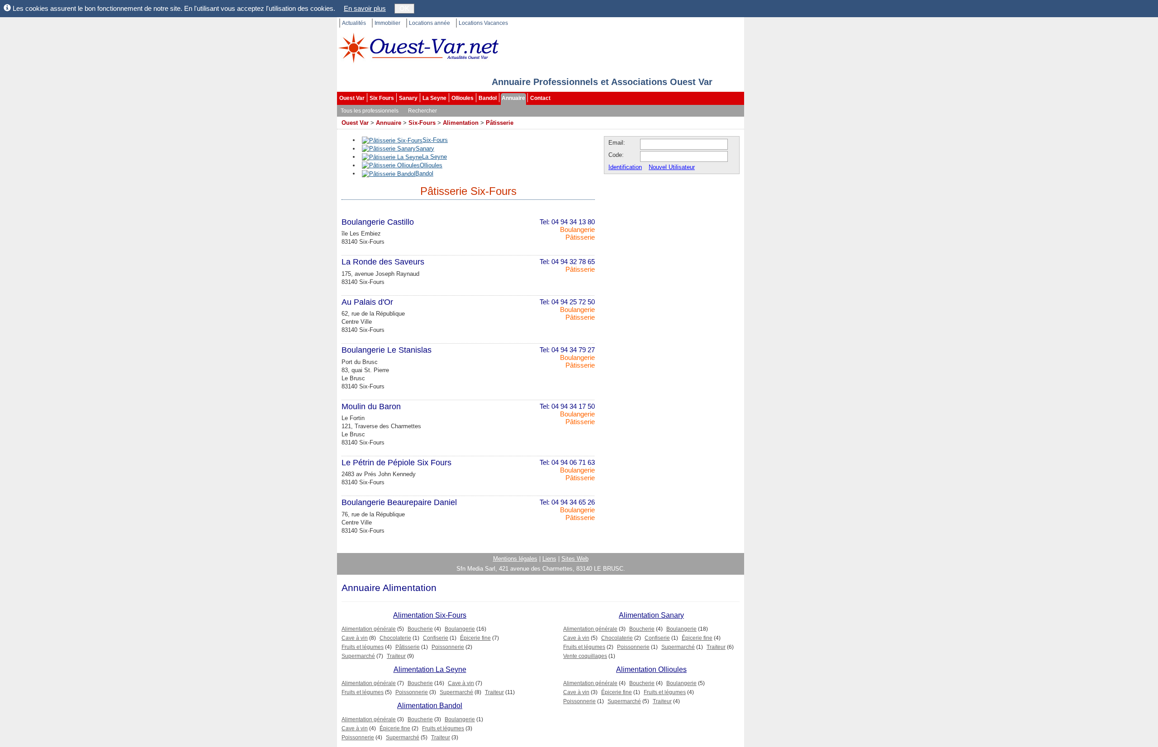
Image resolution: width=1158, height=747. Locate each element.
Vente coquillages (585, 656)
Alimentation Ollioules (651, 669)
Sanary (408, 98)
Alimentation (461, 122)
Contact (540, 98)
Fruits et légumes (363, 647)
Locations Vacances (483, 23)
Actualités (354, 23)
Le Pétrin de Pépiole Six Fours (396, 462)
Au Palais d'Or (367, 302)
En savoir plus (365, 8)
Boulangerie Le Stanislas (387, 350)
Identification (625, 167)
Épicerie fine (475, 638)
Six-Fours (422, 122)
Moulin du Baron (371, 406)
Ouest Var (352, 98)
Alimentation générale (369, 629)
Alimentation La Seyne (430, 669)
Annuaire (513, 98)
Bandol (488, 98)
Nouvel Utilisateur (672, 167)
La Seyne (434, 98)
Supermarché (358, 656)
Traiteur (396, 656)
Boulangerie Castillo (378, 222)
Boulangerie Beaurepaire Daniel (399, 502)
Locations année (429, 23)
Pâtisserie (499, 122)
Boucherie (420, 629)
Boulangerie (577, 229)
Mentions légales (515, 558)
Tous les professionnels (370, 111)
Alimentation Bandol (429, 705)
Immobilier (387, 23)
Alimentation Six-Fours (429, 615)
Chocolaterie (395, 638)
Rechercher (422, 111)
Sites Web (574, 558)
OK (404, 8)
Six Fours (382, 98)
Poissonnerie (448, 647)
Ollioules (462, 98)
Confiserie (435, 638)
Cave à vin (355, 638)
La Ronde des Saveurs (383, 261)
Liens (549, 558)
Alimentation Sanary (651, 615)
